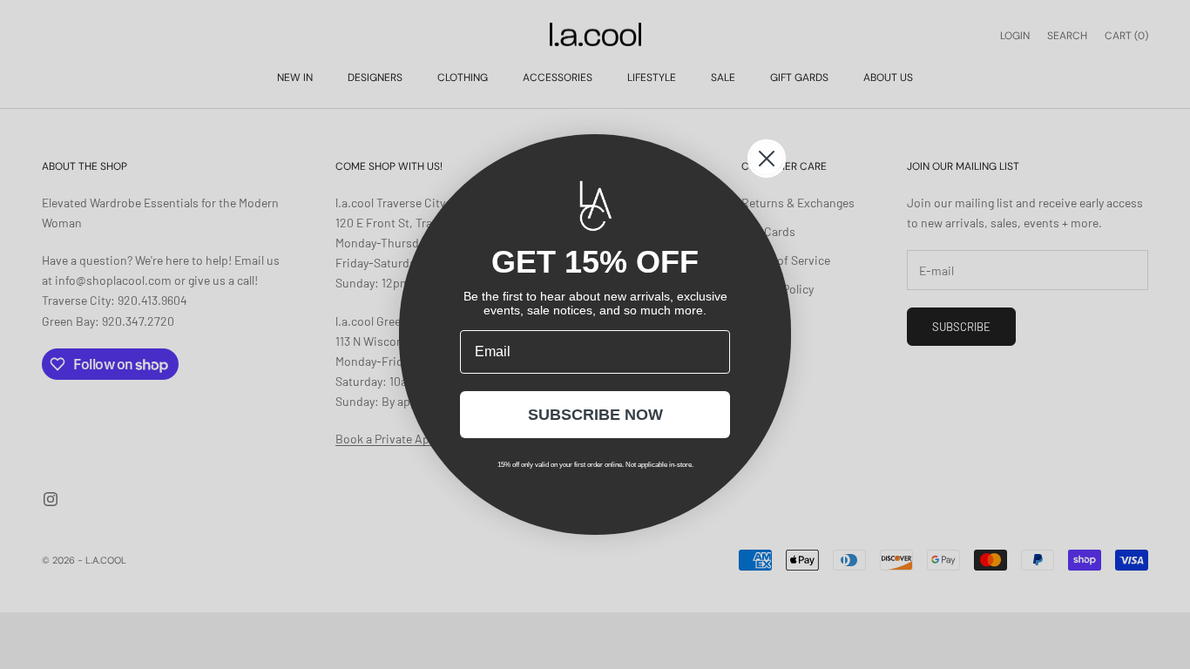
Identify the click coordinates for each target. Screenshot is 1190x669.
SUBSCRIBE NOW (595, 414)
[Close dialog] (766, 158)
